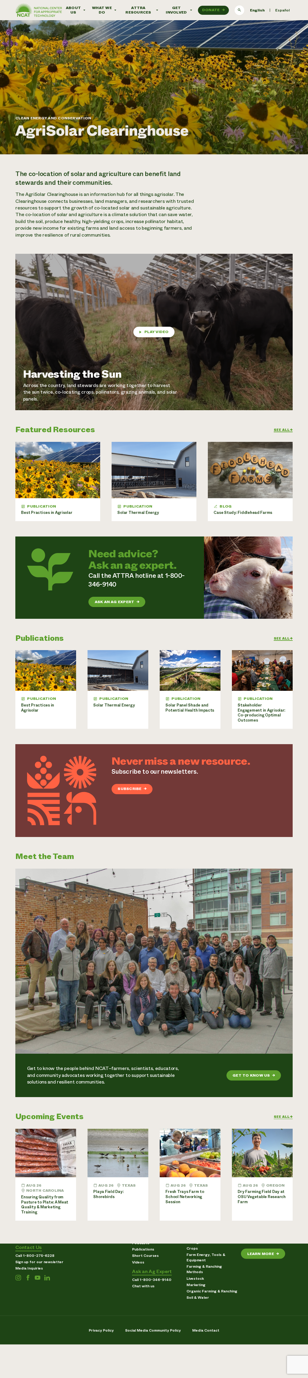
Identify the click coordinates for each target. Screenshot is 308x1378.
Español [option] (282, 10)
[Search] (239, 10)
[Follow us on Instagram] (18, 1277)
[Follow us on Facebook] (28, 1277)
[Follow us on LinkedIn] (47, 1277)
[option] (282, 10)
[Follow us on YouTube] (37, 1277)
